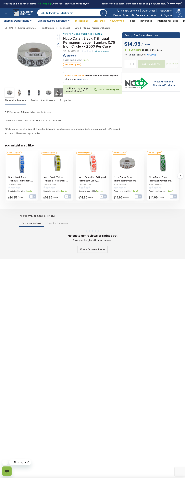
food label (64, 28)
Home (10, 28)
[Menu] (6, 13)
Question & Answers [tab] (57, 223)
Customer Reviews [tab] (31, 223)
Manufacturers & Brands (52, 20)
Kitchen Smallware (27, 28)
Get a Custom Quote (109, 89)
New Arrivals (117, 20)
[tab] (9, 92)
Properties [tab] (65, 100)
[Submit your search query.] (103, 13)
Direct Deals (81, 20)
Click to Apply (174, 4)
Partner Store (120, 15)
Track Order (165, 10)
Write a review (102, 51)
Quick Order (148, 10)
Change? (152, 54)
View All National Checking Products (81, 34)
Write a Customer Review (93, 249)
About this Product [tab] (15, 100)
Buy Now (173, 64)
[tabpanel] (63, 123)
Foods (132, 20)
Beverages (146, 20)
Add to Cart (149, 63)
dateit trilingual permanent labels (92, 28)
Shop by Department (16, 20)
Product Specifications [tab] (43, 100)
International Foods (167, 20)
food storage (47, 28)
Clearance (99, 20)
